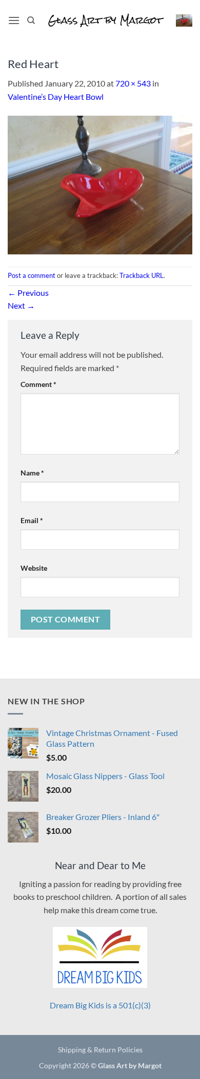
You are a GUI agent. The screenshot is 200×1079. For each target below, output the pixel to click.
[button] (14, 20)
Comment (38, 384)
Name (32, 472)
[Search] (31, 20)
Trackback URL (141, 275)
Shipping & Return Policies (100, 1049)
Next (21, 305)
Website (34, 568)
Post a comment (31, 275)
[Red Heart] (100, 183)
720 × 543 (133, 83)
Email (32, 520)
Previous (28, 292)
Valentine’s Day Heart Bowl (56, 96)
